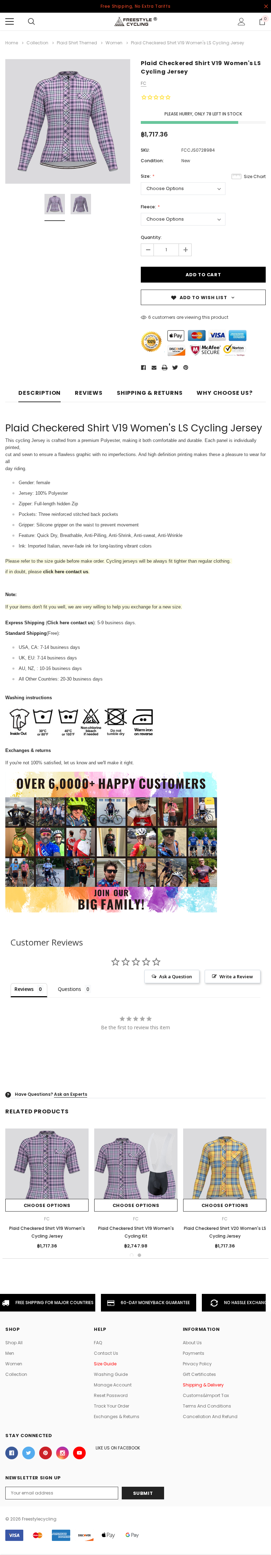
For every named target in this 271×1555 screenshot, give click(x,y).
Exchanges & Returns (116, 1417)
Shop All (14, 1343)
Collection (16, 1374)
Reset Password (111, 1395)
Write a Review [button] (236, 976)
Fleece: (149, 207)
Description (39, 393)
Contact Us (106, 1353)
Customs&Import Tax (206, 1395)
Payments (193, 1353)
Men (9, 1353)
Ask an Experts (70, 1094)
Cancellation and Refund (210, 1417)
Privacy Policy (197, 1364)
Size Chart (255, 176)
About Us (192, 1343)
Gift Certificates (199, 1374)
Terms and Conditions (207, 1406)
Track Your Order (111, 1406)
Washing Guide (111, 1374)
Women (13, 1364)
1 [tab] (131, 1255)
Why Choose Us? (224, 393)
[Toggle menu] (9, 21)
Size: (146, 176)
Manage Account (113, 1385)
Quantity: (151, 237)
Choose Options (47, 1205)
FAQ (98, 1343)
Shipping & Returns (149, 393)
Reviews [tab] (24, 989)
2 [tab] (139, 1255)
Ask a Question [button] (175, 976)
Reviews (89, 393)
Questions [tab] (69, 989)
